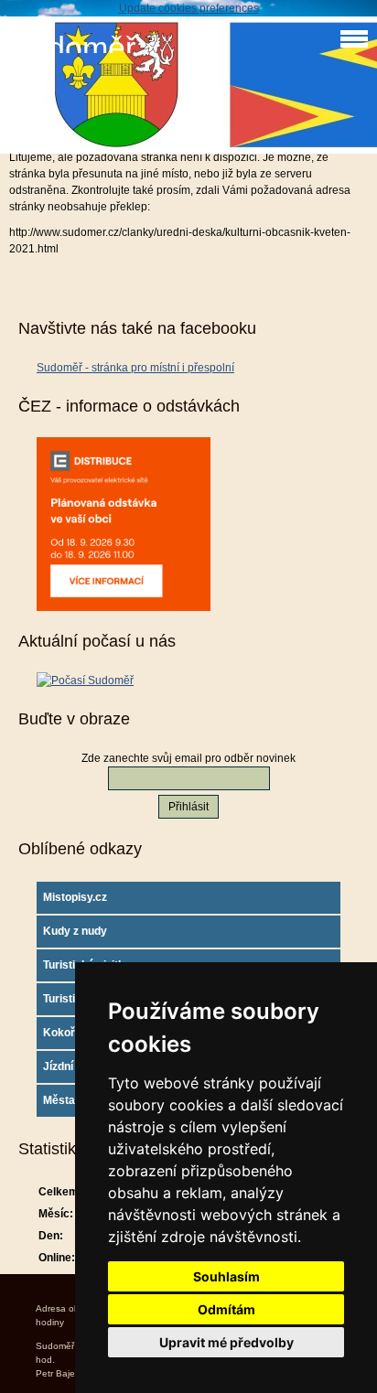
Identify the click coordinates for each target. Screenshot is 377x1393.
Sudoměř (72, 48)
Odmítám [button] (226, 1309)
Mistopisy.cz (75, 897)
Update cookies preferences (189, 8)
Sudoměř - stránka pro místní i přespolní (135, 367)
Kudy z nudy (75, 931)
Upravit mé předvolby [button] (226, 1342)
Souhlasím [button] (226, 1276)
